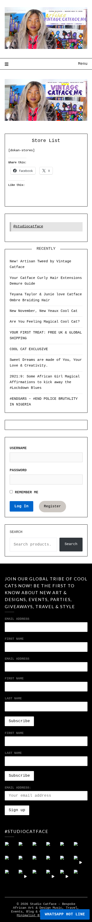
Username (18, 448)
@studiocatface (28, 227)
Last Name (13, 698)
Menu (83, 64)
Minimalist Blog (31, 915)
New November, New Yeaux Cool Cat (44, 311)
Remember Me (25, 492)
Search (16, 532)
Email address (17, 659)
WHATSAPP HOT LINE (65, 914)
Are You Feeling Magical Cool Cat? (45, 322)
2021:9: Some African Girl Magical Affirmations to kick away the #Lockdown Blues (45, 382)
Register (52, 506)
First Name (14, 639)
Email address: (18, 788)
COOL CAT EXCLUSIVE (29, 349)
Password (18, 470)
